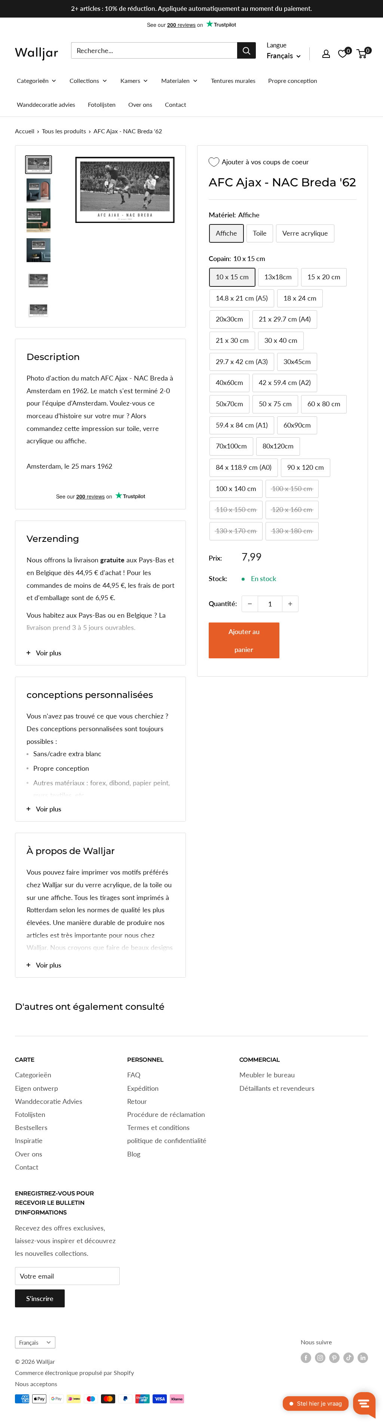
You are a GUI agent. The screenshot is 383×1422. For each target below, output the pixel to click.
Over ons (28, 1154)
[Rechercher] (246, 50)
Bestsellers (31, 1127)
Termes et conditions (158, 1127)
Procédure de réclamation (166, 1114)
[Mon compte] (326, 54)
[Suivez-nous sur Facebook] (306, 1358)
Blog (133, 1154)
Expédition (143, 1088)
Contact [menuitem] (175, 104)
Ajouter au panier (244, 640)
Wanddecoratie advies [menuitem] (46, 104)
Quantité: (223, 603)
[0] (362, 53)
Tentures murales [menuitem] (233, 80)
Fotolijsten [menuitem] (102, 104)
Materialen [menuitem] (175, 80)
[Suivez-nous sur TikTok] (348, 1358)
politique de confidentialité (166, 1140)
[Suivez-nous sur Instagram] (320, 1358)
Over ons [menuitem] (140, 104)
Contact (26, 1167)
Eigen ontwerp (36, 1088)
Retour (137, 1101)
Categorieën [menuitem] (33, 80)
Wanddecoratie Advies (48, 1101)
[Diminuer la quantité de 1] (250, 604)
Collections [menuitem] (84, 80)
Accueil (24, 130)
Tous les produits (64, 130)
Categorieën (33, 1075)
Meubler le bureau (267, 1075)
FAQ (133, 1075)
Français (29, 1342)
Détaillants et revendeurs (277, 1088)
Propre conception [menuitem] (292, 80)
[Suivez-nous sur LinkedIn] (363, 1358)
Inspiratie (29, 1140)
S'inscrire (39, 1298)
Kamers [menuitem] (130, 80)
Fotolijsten (30, 1114)
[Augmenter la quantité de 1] (290, 604)
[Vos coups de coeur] (342, 54)
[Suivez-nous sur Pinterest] (334, 1358)
